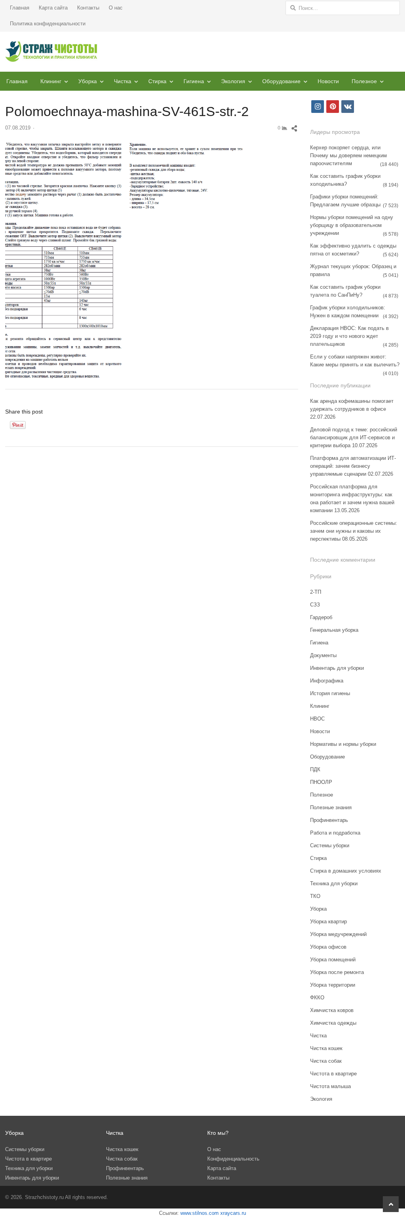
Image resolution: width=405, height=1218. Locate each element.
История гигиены (330, 693)
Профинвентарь (329, 820)
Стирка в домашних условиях (345, 871)
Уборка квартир (328, 921)
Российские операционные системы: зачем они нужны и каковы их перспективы (353, 531)
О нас (116, 8)
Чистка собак (326, 1061)
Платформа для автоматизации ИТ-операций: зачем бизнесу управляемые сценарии (353, 466)
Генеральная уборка (334, 630)
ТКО (315, 896)
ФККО (317, 998)
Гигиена (194, 81)
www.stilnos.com (199, 1213)
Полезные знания (331, 807)
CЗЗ (315, 605)
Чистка (122, 81)
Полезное (364, 81)
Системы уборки (329, 845)
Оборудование (281, 81)
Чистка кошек (326, 1048)
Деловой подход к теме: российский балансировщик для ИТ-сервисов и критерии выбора (353, 437)
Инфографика (326, 681)
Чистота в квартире (333, 1074)
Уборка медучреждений (338, 934)
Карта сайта (53, 8)
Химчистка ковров (332, 1010)
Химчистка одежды (333, 1023)
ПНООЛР (321, 782)
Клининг (50, 81)
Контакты (88, 8)
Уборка (87, 81)
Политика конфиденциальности (47, 24)
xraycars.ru (233, 1213)
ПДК (315, 769)
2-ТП (315, 592)
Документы (323, 655)
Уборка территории (332, 985)
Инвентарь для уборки (337, 668)
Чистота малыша (330, 1086)
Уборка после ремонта (337, 972)
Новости (328, 81)
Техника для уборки (334, 883)
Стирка (157, 81)
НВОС (317, 719)
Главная (19, 8)
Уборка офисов (328, 947)
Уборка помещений (333, 960)
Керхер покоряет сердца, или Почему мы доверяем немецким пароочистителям (348, 155)
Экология (233, 81)
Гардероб (321, 617)
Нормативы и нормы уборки (343, 744)
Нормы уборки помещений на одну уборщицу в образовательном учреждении (351, 225)
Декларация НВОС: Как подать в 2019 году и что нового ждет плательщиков (349, 336)
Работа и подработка (335, 833)
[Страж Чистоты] (51, 51)
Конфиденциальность (233, 1159)
